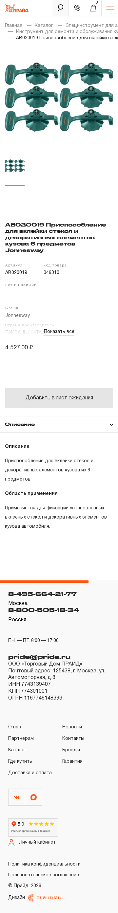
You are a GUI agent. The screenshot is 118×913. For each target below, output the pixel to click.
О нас (14, 727)
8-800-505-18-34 (43, 609)
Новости (72, 727)
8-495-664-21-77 (42, 593)
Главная (13, 26)
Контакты (73, 739)
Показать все (59, 332)
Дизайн (16, 898)
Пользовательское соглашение (43, 875)
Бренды (71, 750)
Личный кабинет (37, 842)
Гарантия (72, 761)
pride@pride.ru (39, 656)
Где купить (20, 761)
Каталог (44, 26)
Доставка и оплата (30, 773)
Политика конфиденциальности (44, 864)
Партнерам (21, 739)
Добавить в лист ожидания (59, 398)
